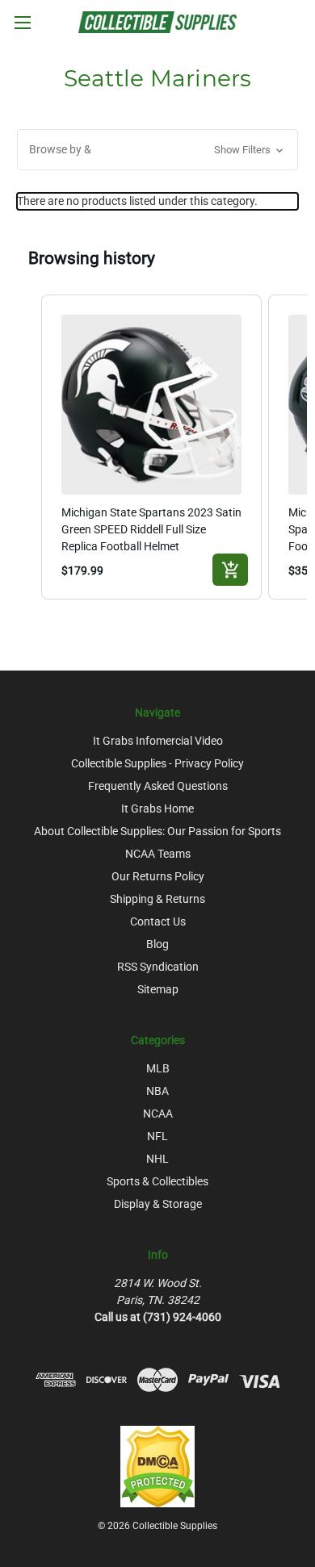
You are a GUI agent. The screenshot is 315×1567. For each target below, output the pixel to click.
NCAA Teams (158, 853)
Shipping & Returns (157, 898)
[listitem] (151, 447)
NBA (157, 1090)
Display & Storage (158, 1203)
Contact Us (158, 921)
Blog (157, 944)
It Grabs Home (157, 808)
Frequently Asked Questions (158, 785)
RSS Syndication (158, 966)
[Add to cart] (230, 570)
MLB (158, 1068)
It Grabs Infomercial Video (158, 740)
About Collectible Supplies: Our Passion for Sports (157, 831)
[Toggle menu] (22, 22)
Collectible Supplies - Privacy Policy (157, 763)
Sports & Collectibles (157, 1181)
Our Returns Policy (157, 876)
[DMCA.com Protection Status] (157, 1466)
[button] (157, 149)
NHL (157, 1158)
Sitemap (157, 989)
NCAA (158, 1113)
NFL (157, 1136)
